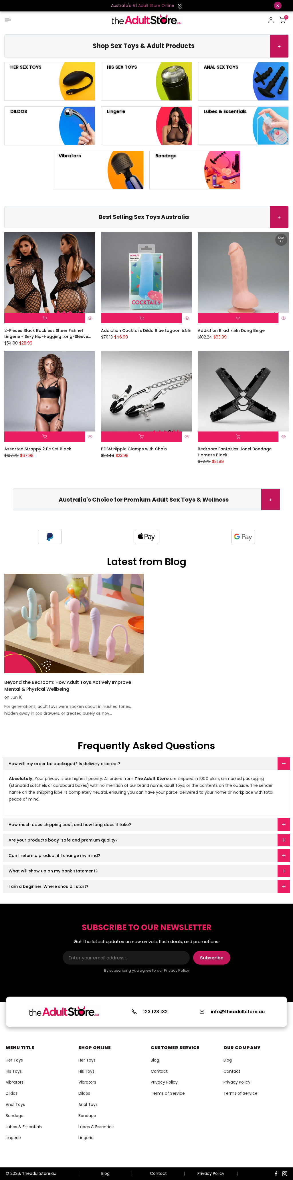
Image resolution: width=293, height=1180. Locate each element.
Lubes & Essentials (24, 1127)
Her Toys (14, 1060)
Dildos (11, 1093)
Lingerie (13, 1138)
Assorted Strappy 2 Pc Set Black (37, 449)
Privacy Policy (164, 1082)
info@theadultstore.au (238, 1011)
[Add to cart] (44, 318)
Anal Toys (15, 1104)
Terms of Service (168, 1093)
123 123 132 (155, 1011)
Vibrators (14, 1082)
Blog (155, 1060)
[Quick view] (90, 318)
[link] (58, 537)
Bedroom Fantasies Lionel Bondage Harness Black (235, 452)
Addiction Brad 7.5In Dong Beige (231, 330)
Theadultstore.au (39, 1173)
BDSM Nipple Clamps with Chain (134, 449)
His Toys (14, 1071)
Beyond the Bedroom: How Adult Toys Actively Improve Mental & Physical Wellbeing (67, 685)
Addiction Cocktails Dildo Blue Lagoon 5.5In (146, 330)
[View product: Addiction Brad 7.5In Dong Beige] (238, 318)
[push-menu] (7, 20)
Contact (159, 1071)
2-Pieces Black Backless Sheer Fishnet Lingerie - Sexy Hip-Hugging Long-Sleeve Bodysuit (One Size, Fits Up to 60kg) (46, 334)
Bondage (14, 1115)
